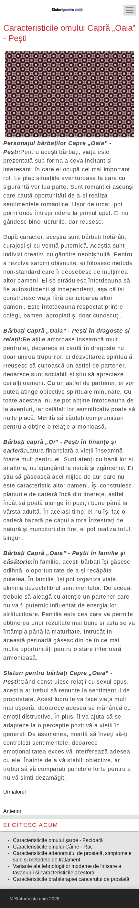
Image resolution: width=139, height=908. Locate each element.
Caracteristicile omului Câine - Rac (53, 846)
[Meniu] (129, 10)
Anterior (12, 811)
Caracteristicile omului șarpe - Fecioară (58, 840)
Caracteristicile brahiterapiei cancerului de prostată (71, 879)
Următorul (14, 792)
